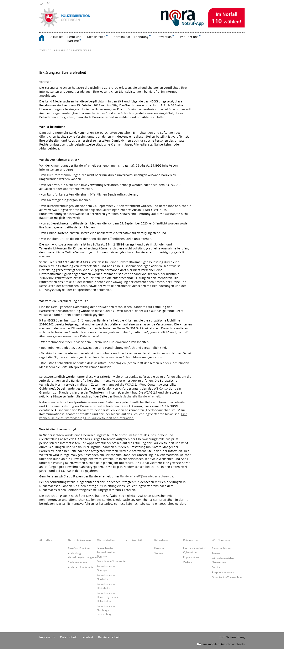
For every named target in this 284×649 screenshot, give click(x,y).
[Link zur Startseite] (142, 26)
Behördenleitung (221, 548)
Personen (159, 548)
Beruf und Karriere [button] (74, 39)
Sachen (158, 553)
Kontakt (88, 637)
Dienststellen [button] (96, 37)
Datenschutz (69, 637)
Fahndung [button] (141, 37)
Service (216, 567)
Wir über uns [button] (189, 37)
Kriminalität (122, 37)
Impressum (47, 637)
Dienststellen (106, 540)
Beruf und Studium (79, 548)
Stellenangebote (77, 562)
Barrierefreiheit (109, 637)
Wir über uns (221, 540)
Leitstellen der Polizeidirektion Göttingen (106, 552)
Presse (216, 553)
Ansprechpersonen (223, 572)
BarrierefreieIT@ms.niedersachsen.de (146, 476)
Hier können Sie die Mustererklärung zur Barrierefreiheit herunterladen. (113, 416)
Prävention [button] (164, 37)
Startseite (45, 50)
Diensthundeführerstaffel (111, 561)
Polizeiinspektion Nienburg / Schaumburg (106, 609)
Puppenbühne (191, 557)
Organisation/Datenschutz (227, 577)
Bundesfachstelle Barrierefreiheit (136, 396)
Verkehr (187, 562)
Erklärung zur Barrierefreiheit (73, 50)
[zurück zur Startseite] (43, 38)
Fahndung (161, 540)
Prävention (190, 540)
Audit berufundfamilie (80, 567)
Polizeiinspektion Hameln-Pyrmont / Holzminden (107, 597)
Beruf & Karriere (79, 540)
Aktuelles (57, 37)
